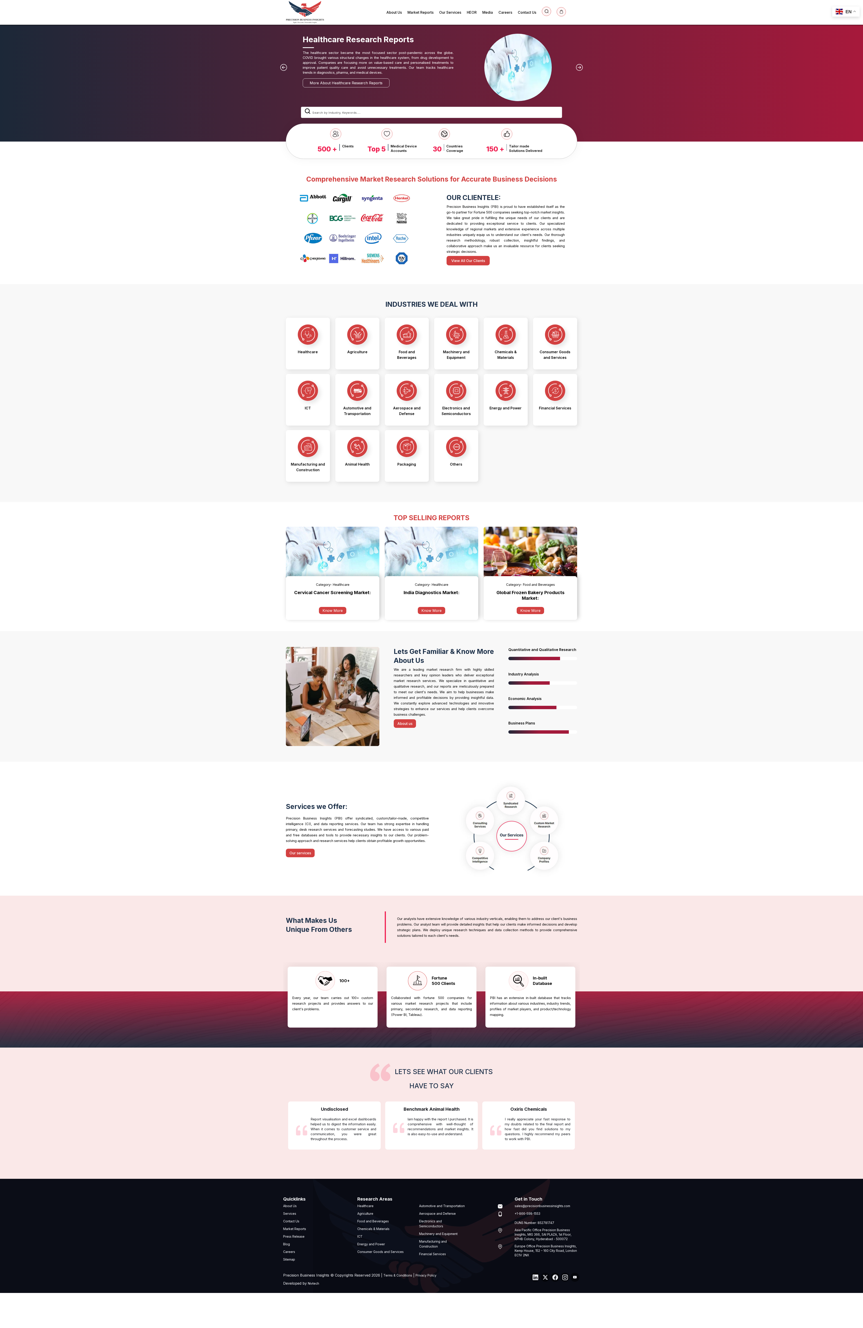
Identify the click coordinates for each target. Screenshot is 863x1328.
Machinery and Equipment (438, 1234)
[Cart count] (561, 11)
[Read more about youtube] (574, 1277)
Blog (286, 1244)
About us (404, 723)
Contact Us (527, 12)
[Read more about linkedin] (535, 1277)
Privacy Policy (426, 1275)
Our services (300, 853)
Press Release (294, 1236)
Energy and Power (371, 1244)
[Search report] (546, 11)
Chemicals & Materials (373, 1229)
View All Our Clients (468, 260)
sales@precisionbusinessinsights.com (542, 1206)
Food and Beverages (373, 1221)
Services (289, 1213)
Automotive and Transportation (442, 1206)
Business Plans (521, 723)
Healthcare (365, 1206)
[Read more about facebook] (555, 1277)
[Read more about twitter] (545, 1277)
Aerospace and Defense (437, 1213)
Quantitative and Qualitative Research (542, 649)
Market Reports (420, 12)
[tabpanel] (332, 997)
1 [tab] (431, 1034)
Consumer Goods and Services (380, 1252)
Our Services (450, 12)
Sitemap (289, 1259)
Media (487, 12)
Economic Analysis (525, 698)
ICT (360, 1236)
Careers (505, 12)
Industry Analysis (523, 674)
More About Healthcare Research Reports (413, 83)
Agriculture (365, 1213)
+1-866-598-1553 (527, 1213)
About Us (394, 12)
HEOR (472, 12)
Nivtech (313, 1283)
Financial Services (432, 1254)
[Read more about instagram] (565, 1277)
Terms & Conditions (397, 1275)
